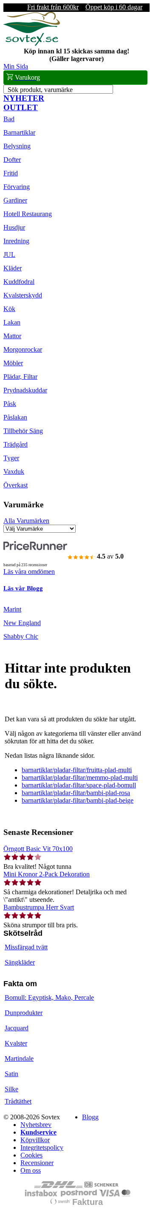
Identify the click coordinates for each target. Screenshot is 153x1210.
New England (22, 622)
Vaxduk (13, 471)
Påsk (9, 403)
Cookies (31, 1155)
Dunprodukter (23, 1012)
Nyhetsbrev (35, 1124)
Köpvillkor (35, 1139)
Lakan (11, 322)
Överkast (15, 485)
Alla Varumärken (26, 520)
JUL (9, 254)
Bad (8, 118)
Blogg (90, 1117)
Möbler (13, 363)
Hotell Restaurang (27, 213)
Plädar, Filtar (20, 376)
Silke (11, 1089)
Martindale (19, 1058)
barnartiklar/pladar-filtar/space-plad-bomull (79, 785)
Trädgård (15, 444)
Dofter (12, 159)
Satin (11, 1073)
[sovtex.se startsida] (31, 43)
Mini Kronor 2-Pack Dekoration (46, 874)
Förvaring (16, 186)
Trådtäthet (18, 1101)
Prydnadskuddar (25, 390)
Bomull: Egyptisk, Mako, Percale (49, 997)
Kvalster (16, 1043)
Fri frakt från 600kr (53, 7)
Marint (12, 609)
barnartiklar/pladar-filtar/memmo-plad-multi (80, 777)
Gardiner (15, 200)
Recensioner (37, 1162)
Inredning (16, 241)
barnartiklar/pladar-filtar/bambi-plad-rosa (76, 792)
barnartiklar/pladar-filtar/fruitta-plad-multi (77, 769)
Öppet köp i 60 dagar (113, 7)
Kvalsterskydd (22, 295)
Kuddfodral (18, 281)
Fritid (10, 173)
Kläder (12, 268)
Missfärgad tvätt (26, 947)
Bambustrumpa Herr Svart (38, 907)
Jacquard (16, 1028)
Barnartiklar (19, 132)
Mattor (12, 335)
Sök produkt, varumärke (40, 89)
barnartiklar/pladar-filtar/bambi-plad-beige (77, 800)
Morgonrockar (22, 349)
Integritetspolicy (41, 1147)
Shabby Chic (20, 636)
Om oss (30, 1170)
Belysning (17, 146)
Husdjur (14, 227)
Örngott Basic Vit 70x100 (38, 848)
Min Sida (15, 66)
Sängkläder (20, 962)
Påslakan (15, 417)
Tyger (11, 458)
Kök (9, 308)
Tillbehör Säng (23, 430)
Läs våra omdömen (29, 571)
